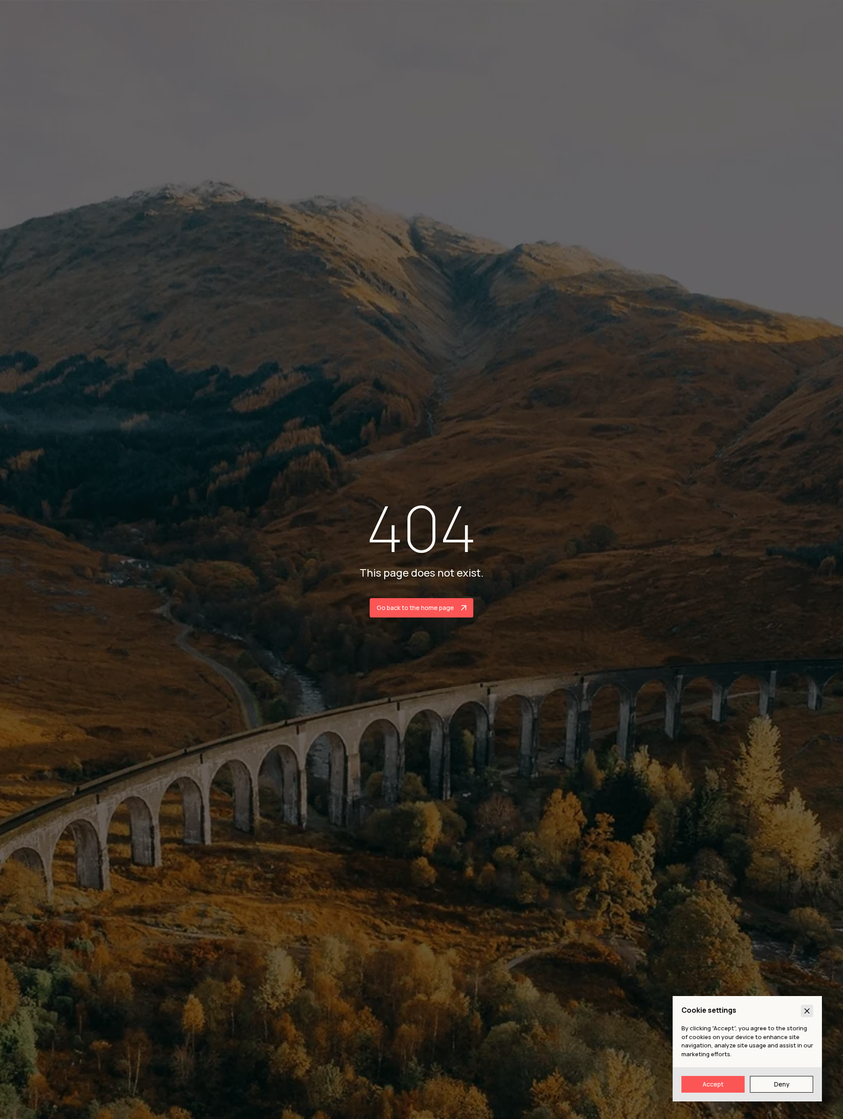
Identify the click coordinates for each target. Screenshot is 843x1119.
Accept (713, 1084)
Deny (781, 1084)
